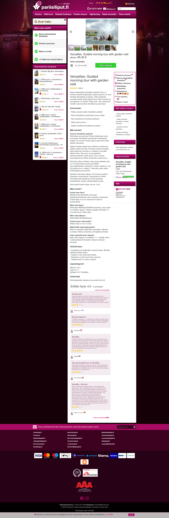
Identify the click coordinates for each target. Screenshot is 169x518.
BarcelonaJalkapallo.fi (74, 438)
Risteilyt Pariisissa (63, 14)
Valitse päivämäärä (77, 61)
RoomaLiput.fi (72, 435)
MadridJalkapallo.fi (108, 432)
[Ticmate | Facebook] (82, 498)
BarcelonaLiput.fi (38, 444)
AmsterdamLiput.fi (108, 435)
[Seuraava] (120, 31)
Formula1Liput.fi (72, 441)
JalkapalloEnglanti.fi (39, 441)
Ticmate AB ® (104, 507)
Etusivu (38, 14)
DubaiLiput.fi (106, 441)
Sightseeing (94, 14)
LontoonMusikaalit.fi (108, 444)
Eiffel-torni (48, 14)
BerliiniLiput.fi (37, 447)
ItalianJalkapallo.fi (39, 438)
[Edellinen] (83, 31)
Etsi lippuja (106, 65)
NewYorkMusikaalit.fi (74, 447)
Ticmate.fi (36, 435)
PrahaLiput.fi (37, 432)
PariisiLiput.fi (70, 507)
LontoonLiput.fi (72, 444)
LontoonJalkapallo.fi (108, 438)
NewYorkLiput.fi (72, 432)
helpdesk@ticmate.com (102, 505)
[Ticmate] (64, 4)
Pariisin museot (80, 14)
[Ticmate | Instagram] (87, 498)
